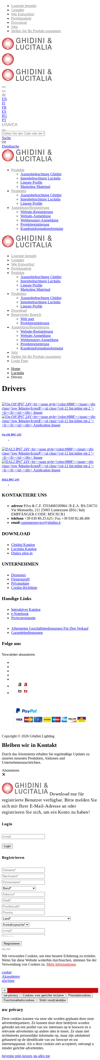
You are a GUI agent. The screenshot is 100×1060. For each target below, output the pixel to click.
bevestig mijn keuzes (17, 1056)
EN (4, 99)
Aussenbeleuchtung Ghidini (40, 174)
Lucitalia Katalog (24, 549)
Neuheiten (18, 191)
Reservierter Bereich (26, 315)
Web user (27, 319)
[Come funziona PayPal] (50, 730)
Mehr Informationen (61, 964)
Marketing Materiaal (35, 187)
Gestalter (17, 10)
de (4, 94)
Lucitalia (17, 373)
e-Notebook (20, 614)
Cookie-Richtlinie (24, 588)
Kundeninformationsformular (41, 229)
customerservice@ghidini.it (40, 523)
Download (19, 22)
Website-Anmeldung (35, 216)
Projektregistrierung (34, 224)
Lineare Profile (31, 182)
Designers (18, 575)
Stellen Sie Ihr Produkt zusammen (36, 31)
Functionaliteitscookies (19, 1000)
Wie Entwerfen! (22, 14)
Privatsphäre (20, 583)
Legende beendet (23, 6)
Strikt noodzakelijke (52, 1000)
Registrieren (12, 943)
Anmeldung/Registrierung (30, 208)
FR (4, 107)
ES (4, 112)
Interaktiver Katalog (25, 609)
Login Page (19, 361)
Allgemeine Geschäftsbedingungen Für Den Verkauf (49, 628)
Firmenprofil (20, 579)
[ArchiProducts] (20, 686)
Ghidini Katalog (23, 545)
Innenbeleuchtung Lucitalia (40, 178)
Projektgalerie (21, 18)
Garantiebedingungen (27, 633)
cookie (7, 972)
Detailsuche (10, 146)
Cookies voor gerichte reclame (43, 995)
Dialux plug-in (22, 553)
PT (4, 120)
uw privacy (11, 995)
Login (7, 846)
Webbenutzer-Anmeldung (39, 220)
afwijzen (8, 981)
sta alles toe (41, 1056)
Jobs (14, 27)
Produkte (17, 170)
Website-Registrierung (36, 212)
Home (15, 369)
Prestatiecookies (79, 995)
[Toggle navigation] (4, 130)
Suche (6, 138)
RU (4, 116)
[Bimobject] (20, 693)
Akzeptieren (11, 976)
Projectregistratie (23, 618)
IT (3, 103)
